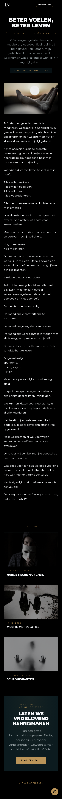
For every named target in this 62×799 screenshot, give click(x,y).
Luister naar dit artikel (33, 70)
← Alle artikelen (31, 783)
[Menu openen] (56, 5)
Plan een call (44, 5)
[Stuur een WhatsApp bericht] (54, 791)
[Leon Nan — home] (7, 4)
